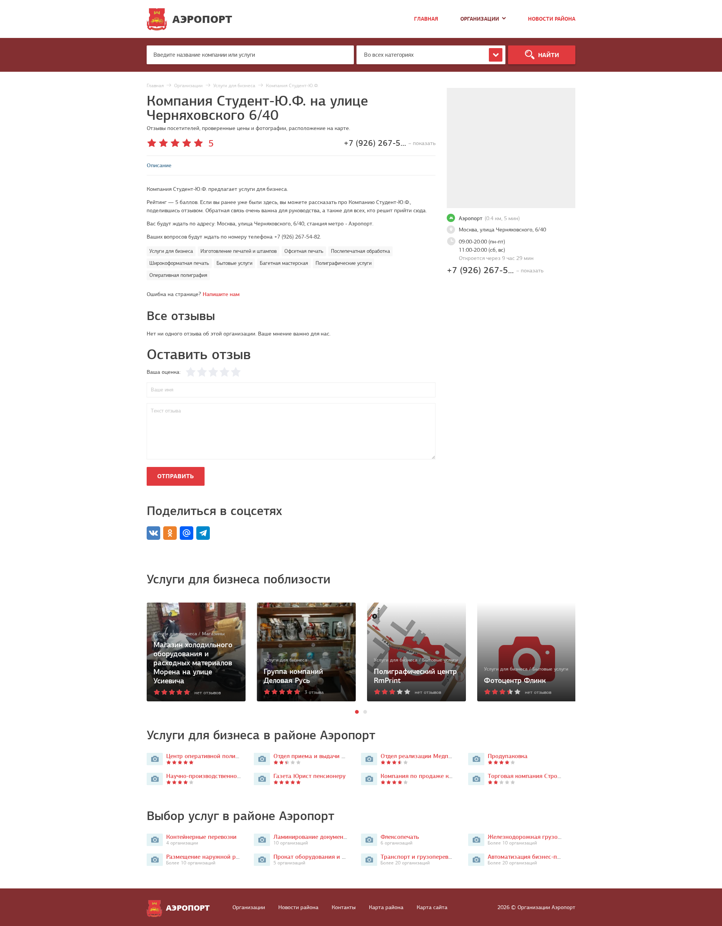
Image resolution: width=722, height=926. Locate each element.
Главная (426, 19)
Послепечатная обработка (360, 251)
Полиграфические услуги (343, 263)
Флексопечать (400, 836)
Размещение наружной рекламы (211, 856)
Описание (159, 165)
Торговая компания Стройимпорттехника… (547, 775)
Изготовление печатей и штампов (238, 251)
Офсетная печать (303, 251)
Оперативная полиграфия (178, 275)
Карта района (386, 907)
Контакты (344, 907)
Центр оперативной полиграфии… (212, 756)
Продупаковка (508, 756)
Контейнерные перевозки (201, 836)
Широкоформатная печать (179, 263)
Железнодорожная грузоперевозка (537, 836)
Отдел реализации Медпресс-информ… (434, 756)
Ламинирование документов (312, 836)
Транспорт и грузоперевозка (421, 856)
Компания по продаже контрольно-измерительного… (454, 775)
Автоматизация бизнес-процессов (535, 856)
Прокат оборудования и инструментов (326, 856)
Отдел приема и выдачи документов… (325, 756)
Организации (479, 19)
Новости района (551, 19)
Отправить (175, 476)
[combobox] (430, 54)
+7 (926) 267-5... (495, 270)
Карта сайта (432, 907)
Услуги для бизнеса (171, 251)
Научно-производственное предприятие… (223, 775)
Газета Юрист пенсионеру (309, 775)
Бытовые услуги (234, 263)
